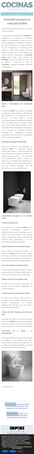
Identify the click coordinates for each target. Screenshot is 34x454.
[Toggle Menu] (17, 14)
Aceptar (5, 451)
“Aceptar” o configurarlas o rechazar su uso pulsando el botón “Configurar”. (17, 447)
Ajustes (20, 451)
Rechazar (13, 451)
